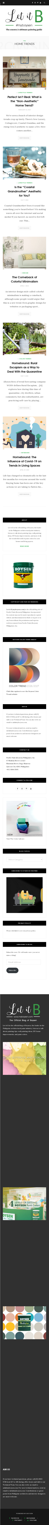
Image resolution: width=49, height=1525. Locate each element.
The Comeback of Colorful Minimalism (24, 279)
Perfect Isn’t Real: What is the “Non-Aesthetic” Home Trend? (24, 101)
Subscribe (12, 970)
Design (25, 273)
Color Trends (25, 358)
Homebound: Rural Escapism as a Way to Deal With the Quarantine (24, 367)
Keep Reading (24, 138)
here (16, 931)
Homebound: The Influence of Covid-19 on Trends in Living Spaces (24, 461)
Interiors (25, 452)
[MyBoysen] (24, 21)
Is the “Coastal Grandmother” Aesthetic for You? (24, 191)
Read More (24, 546)
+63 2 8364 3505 (12, 770)
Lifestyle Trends (25, 92)
